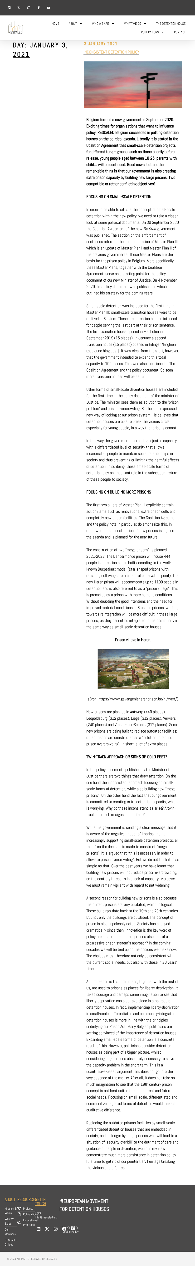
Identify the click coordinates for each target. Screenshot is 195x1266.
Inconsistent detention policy (111, 52)
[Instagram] (28, 7)
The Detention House (170, 23)
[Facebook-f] (38, 7)
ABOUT (73, 23)
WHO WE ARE (100, 23)
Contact (179, 32)
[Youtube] (48, 7)
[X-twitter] (19, 7)
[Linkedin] (9, 7)
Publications (150, 32)
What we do (132, 23)
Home (55, 23)
